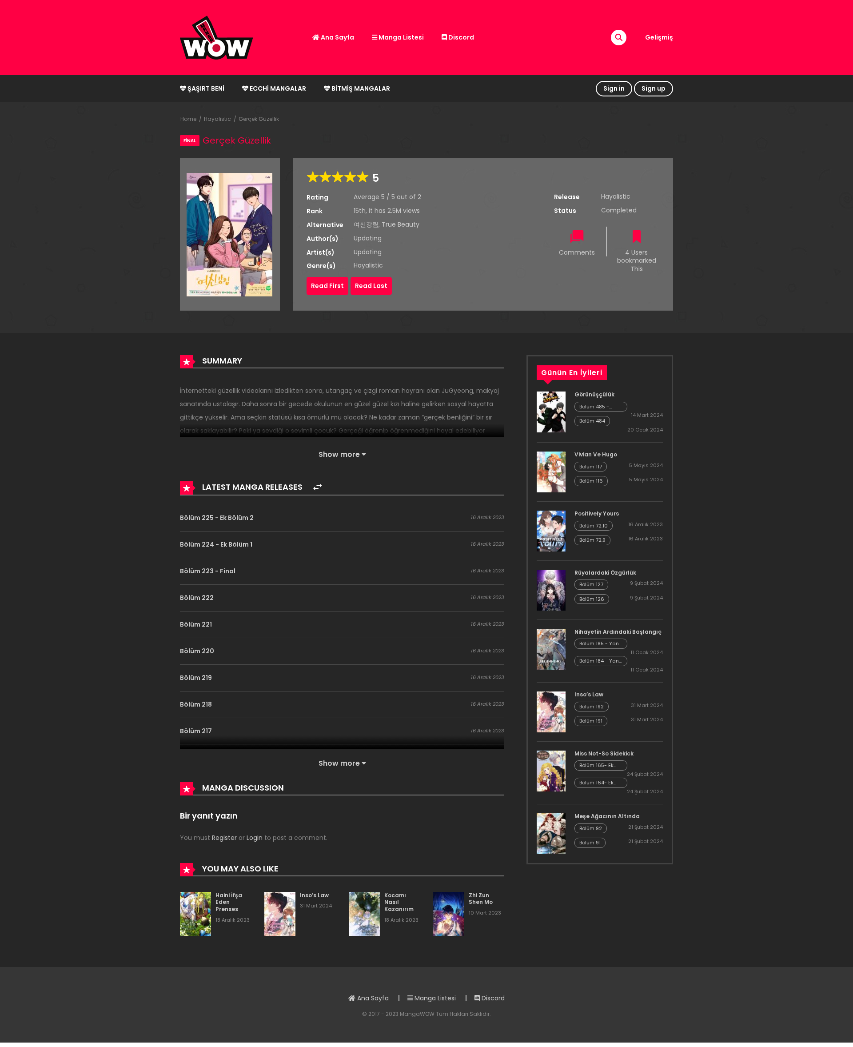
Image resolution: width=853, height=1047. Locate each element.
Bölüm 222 (197, 597)
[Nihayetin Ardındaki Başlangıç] (551, 648)
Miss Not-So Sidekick (604, 753)
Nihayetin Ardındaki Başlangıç (618, 631)
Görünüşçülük (594, 394)
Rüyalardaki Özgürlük (605, 572)
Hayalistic (217, 119)
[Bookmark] (637, 237)
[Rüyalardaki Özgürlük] (551, 589)
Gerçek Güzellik (259, 119)
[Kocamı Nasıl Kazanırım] (364, 913)
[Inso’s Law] (279, 913)
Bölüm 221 (196, 624)
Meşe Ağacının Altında (607, 816)
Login (255, 837)
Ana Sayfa (336, 37)
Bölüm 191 (590, 720)
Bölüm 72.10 (593, 525)
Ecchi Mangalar (277, 88)
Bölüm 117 (590, 466)
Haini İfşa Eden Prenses (228, 902)
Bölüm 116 (591, 480)
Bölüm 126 (591, 599)
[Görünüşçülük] (551, 411)
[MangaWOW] (216, 36)
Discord (460, 37)
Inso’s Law (314, 895)
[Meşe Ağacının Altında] (551, 833)
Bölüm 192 (591, 706)
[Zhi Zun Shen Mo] (448, 913)
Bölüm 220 (197, 651)
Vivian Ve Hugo (595, 454)
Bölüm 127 (591, 584)
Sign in (614, 88)
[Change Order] (317, 487)
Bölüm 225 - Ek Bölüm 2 (217, 517)
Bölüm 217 (196, 731)
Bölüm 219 (196, 677)
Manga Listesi (400, 37)
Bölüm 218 (196, 704)
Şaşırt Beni (205, 88)
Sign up (654, 88)
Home (188, 119)
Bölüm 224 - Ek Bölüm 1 (216, 544)
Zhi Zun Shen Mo (481, 898)
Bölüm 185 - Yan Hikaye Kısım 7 (599, 643)
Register (224, 837)
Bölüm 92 (590, 828)
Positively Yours (596, 513)
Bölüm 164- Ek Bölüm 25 (596, 783)
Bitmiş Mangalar (360, 88)
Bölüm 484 (592, 420)
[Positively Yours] (551, 530)
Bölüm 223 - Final (207, 571)
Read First (327, 285)
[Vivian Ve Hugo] (551, 471)
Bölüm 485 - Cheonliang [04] (600, 407)
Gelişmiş (659, 37)
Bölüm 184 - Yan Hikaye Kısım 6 (599, 661)
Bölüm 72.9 (592, 539)
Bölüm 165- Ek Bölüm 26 (596, 765)
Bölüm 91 (590, 842)
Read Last (371, 285)
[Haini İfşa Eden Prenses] (195, 913)
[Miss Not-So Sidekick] (551, 770)
